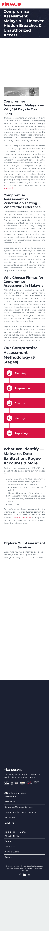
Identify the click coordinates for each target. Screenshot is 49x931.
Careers (8, 857)
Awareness (10, 817)
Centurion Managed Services (18, 807)
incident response (22, 517)
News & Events (12, 852)
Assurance (10, 802)
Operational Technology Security (20, 812)
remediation (9, 188)
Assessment (11, 796)
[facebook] (20, 874)
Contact (9, 841)
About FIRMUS (12, 836)
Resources (10, 846)
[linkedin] (24, 874)
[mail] (29, 874)
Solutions (9, 823)
